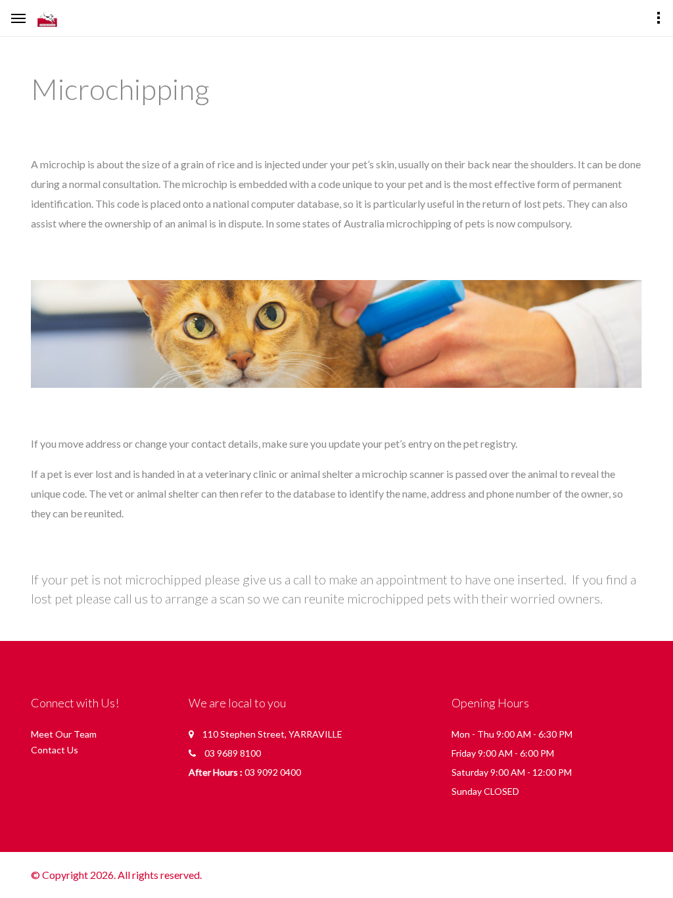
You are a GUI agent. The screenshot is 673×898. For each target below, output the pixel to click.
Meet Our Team (64, 734)
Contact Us (54, 749)
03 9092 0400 (272, 772)
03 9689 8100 (232, 753)
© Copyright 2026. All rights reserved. (116, 874)
